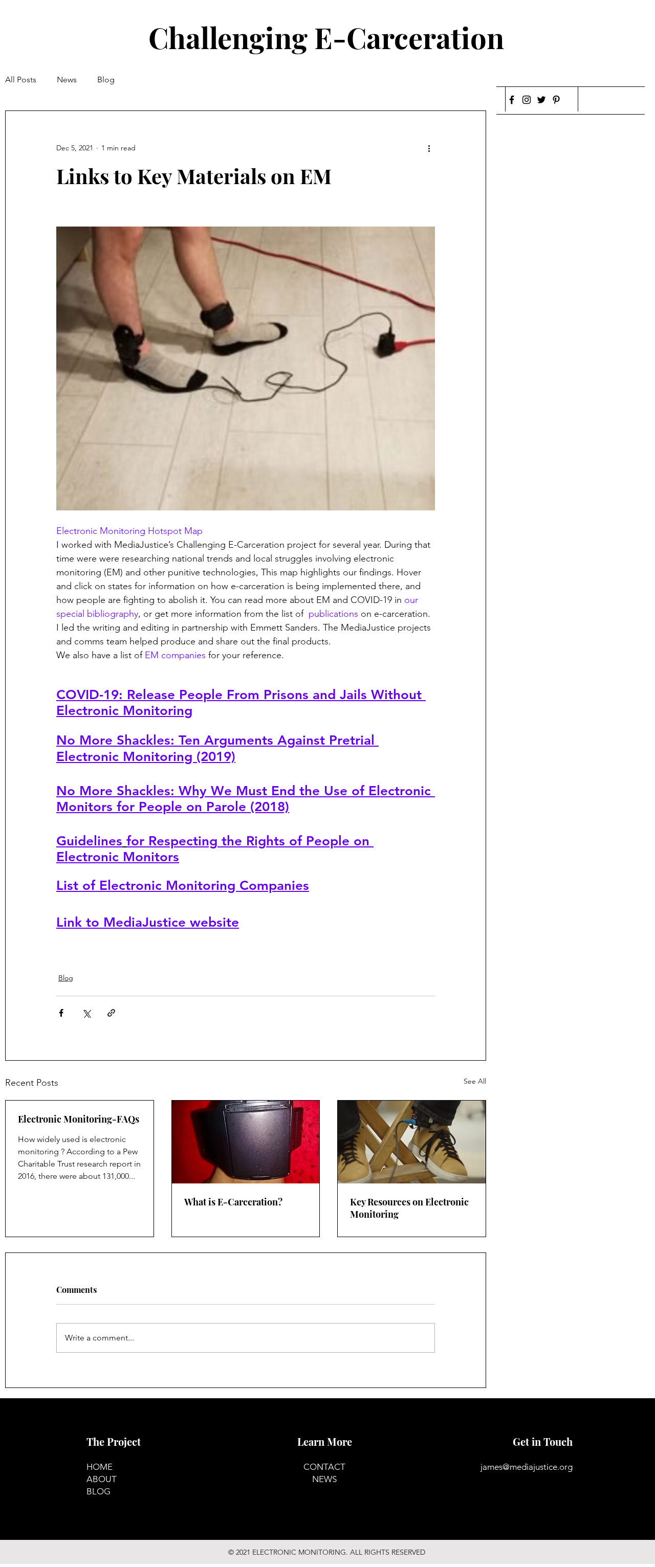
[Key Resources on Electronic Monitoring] (412, 1142)
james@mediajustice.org (527, 1467)
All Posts (20, 79)
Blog (106, 79)
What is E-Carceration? (233, 1202)
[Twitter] (541, 99)
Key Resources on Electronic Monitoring (409, 1208)
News (67, 79)
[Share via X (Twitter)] (86, 1013)
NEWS (324, 1479)
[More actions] (429, 148)
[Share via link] (111, 1013)
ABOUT (101, 1479)
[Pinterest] (556, 99)
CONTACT (324, 1467)
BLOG (98, 1491)
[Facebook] (511, 99)
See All (475, 1081)
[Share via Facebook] (61, 1013)
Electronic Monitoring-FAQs (78, 1119)
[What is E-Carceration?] (246, 1142)
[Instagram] (526, 99)
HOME (99, 1467)
